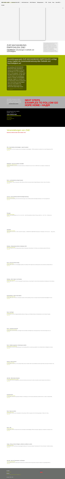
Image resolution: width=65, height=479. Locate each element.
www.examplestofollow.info (14, 115)
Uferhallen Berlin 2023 (15, 2)
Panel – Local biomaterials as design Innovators (15, 180)
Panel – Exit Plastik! (10, 312)
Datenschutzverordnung (14, 474)
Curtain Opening (9, 117)
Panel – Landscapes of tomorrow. (12, 328)
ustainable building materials (13, 103)
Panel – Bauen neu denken (11, 411)
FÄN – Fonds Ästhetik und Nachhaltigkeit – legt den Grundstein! (17, 147)
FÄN (46, 2)
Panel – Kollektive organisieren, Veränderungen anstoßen (16, 345)
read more (8, 463)
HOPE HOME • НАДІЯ (5, 2)
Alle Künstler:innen (25, 2)
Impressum (8, 474)
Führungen (9, 213)
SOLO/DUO (9, 229)
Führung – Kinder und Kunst (11, 361)
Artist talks (8, 379)
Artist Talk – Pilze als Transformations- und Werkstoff (15, 460)
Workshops (13, 247)
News (53, 2)
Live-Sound (13, 346)
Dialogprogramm (40, 2)
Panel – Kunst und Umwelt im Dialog (13, 262)
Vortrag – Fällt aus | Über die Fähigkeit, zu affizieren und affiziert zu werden (19, 444)
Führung (13, 214)
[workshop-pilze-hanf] (43, 92)
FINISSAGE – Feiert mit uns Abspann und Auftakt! (15, 163)
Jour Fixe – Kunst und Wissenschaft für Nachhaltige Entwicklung (18, 196)
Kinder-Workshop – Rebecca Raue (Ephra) (14, 295)
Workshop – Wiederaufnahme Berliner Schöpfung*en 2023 (17, 246)
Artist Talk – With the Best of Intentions (13, 378)
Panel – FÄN (9, 427)
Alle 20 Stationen (33, 2)
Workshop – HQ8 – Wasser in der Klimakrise (14, 279)
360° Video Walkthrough (10, 118)
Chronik (49, 2)
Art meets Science (10, 394)
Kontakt (2, 5)
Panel (13, 181)
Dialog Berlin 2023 (9, 181)
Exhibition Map (9, 119)
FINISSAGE (9, 148)
